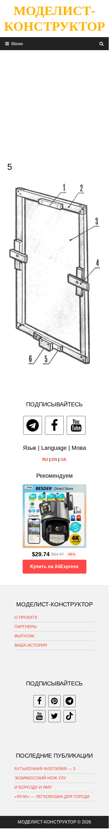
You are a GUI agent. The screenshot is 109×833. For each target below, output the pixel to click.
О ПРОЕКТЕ (26, 617)
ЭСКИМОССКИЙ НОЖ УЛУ (40, 778)
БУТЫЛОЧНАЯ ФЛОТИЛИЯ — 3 (44, 768)
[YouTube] (76, 425)
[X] (54, 716)
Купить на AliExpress (54, 566)
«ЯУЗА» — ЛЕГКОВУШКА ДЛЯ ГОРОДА (52, 796)
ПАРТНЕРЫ (25, 626)
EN (54, 459)
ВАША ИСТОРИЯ (30, 645)
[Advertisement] (54, 104)
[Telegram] (32, 425)
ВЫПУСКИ (24, 636)
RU (45, 459)
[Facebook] (54, 425)
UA (63, 459)
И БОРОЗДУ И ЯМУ (33, 787)
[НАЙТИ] (102, 43)
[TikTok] (69, 716)
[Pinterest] (54, 701)
